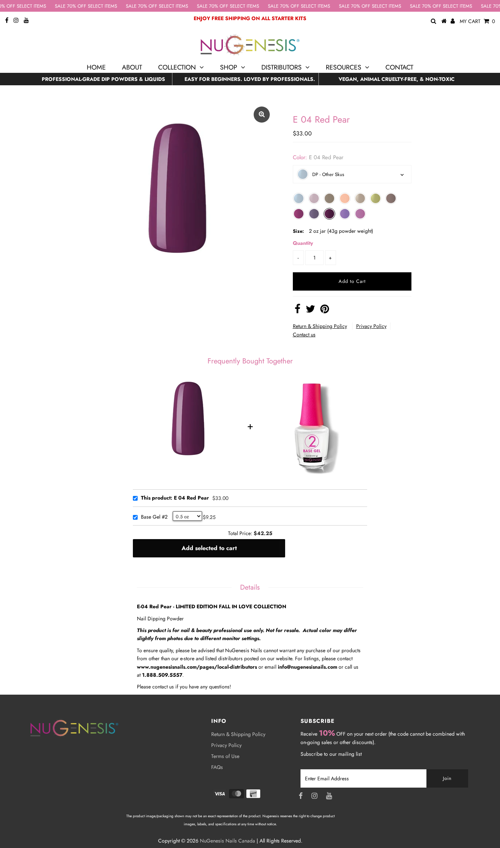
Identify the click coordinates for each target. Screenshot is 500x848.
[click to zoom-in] (262, 115)
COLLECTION (177, 67)
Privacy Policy (371, 326)
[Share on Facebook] (298, 310)
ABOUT (132, 67)
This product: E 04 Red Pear (175, 498)
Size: (298, 231)
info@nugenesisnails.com (307, 666)
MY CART (477, 21)
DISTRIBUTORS (281, 67)
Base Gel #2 (154, 517)
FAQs (217, 767)
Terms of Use (225, 756)
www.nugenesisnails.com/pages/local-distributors (197, 666)
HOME (96, 67)
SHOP (228, 67)
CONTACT (399, 67)
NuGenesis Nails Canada (227, 840)
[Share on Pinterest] (324, 310)
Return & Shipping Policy (320, 326)
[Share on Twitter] (310, 310)
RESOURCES (343, 67)
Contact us (304, 334)
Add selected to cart (209, 548)
